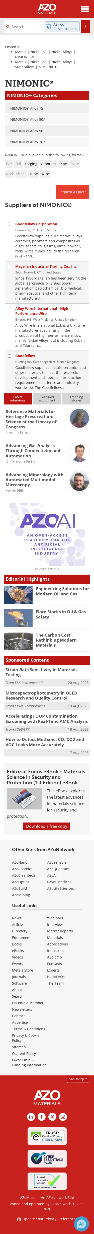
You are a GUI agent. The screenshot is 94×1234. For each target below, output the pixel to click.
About (17, 989)
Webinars (55, 918)
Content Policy (24, 1053)
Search (18, 996)
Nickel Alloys (61, 51)
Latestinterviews (18, 398)
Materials (55, 937)
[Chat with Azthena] (81, 1223)
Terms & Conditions (28, 1028)
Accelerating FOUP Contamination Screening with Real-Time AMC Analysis (47, 718)
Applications (57, 944)
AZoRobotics (22, 868)
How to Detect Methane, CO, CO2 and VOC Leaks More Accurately (45, 741)
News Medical (59, 881)
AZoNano (19, 862)
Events (17, 963)
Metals (20, 51)
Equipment (21, 937)
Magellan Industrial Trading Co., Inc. (46, 266)
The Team (55, 983)
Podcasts (54, 963)
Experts (53, 970)
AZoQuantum (58, 868)
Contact (18, 1015)
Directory (19, 931)
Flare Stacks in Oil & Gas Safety (61, 614)
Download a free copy (46, 826)
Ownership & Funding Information (29, 1062)
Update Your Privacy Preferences (49, 1218)
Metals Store (22, 970)
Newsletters (22, 1009)
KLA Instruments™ (29, 682)
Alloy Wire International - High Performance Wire (41, 311)
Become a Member (28, 1002)
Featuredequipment (47, 398)
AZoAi (52, 875)
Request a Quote (72, 191)
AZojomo (54, 957)
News (16, 918)
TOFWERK (22, 729)
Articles (18, 924)
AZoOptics (20, 881)
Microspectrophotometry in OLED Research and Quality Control (41, 695)
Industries (55, 950)
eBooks (18, 950)
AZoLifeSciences (60, 888)
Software (19, 983)
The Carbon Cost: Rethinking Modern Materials (56, 640)
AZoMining (21, 895)
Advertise (20, 1022)
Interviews (55, 924)
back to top (77, 1079)
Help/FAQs (56, 976)
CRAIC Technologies (30, 706)
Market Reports (60, 931)
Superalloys (25, 66)
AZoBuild (19, 888)
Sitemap (19, 1047)
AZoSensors (57, 862)
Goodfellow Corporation (36, 224)
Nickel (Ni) (38, 51)
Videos (17, 957)
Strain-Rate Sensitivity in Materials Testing (41, 672)
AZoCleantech (23, 875)
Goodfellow (25, 355)
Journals (19, 976)
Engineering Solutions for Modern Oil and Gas (62, 591)
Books (17, 944)
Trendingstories (76, 398)
